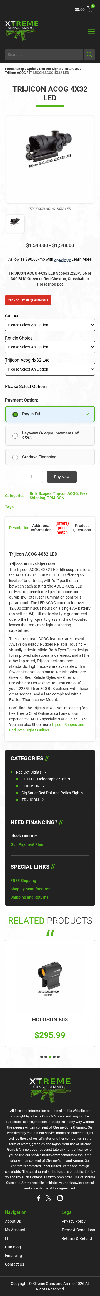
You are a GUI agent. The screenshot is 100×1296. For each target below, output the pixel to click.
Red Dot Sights (50, 69)
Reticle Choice (18, 338)
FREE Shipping (23, 880)
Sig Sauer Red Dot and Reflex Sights (52, 793)
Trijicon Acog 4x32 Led (27, 360)
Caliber (12, 316)
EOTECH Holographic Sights (46, 779)
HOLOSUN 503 (50, 1019)
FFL (8, 1238)
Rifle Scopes (40, 493)
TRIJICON (71, 69)
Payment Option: (21, 400)
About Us (13, 1221)
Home (9, 69)
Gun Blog (13, 1247)
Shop (20, 69)
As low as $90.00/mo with (50, 259)
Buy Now (62, 477)
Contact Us (14, 1264)
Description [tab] (19, 528)
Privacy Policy (74, 1221)
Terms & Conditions (78, 1230)
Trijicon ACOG (15, 73)
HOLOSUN (31, 786)
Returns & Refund (77, 1238)
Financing (13, 1255)
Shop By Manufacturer (30, 889)
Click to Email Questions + (28, 300)
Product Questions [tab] (82, 527)
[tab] (62, 527)
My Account (15, 1230)
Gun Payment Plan (27, 844)
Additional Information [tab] (41, 527)
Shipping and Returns (29, 897)
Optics (31, 69)
